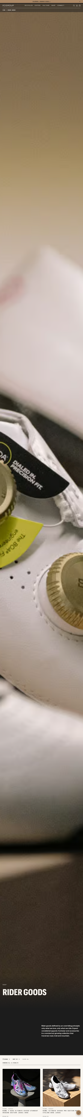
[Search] (74, 5)
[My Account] (77, 5)
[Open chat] (78, 1112)
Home (4, 10)
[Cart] (79, 5)
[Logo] (8, 5)
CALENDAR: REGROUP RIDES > (41, 1)
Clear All (26, 1059)
